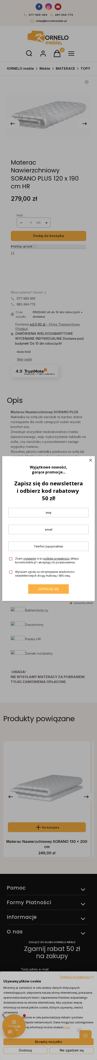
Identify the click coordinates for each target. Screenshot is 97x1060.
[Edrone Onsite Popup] (48, 530)
